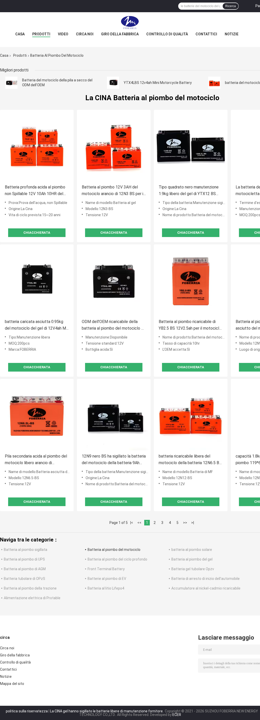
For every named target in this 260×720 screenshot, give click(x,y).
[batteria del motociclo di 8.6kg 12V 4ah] (214, 83)
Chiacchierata (36, 232)
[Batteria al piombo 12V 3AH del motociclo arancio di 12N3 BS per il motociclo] (113, 146)
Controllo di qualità (167, 34)
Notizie (231, 34)
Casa (20, 34)
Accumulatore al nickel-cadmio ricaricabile (205, 588)
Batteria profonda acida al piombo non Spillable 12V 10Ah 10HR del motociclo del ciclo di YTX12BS (35, 191)
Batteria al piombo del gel (192, 559)
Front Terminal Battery (106, 569)
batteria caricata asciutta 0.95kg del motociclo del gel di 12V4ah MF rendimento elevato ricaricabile (36, 325)
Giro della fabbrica (120, 34)
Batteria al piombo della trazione (30, 588)
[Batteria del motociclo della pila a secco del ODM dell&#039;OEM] (11, 83)
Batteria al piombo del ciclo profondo (117, 559)
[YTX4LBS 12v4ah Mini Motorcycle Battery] (113, 83)
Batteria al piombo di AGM (25, 569)
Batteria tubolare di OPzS (24, 579)
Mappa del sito (12, 684)
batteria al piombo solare (191, 550)
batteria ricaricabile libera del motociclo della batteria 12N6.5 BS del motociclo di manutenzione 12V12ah (190, 460)
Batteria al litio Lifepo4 (106, 588)
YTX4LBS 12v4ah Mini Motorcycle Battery (158, 83)
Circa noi (84, 34)
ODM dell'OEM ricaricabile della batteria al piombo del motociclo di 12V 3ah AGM (113, 325)
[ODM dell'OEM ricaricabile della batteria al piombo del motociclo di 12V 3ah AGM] (113, 281)
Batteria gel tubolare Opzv (192, 569)
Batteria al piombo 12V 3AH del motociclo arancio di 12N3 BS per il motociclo (113, 191)
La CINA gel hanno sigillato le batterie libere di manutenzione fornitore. (107, 711)
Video (63, 34)
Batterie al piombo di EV (107, 579)
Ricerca (230, 6)
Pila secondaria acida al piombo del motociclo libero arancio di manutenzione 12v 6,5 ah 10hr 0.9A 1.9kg (36, 460)
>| (192, 523)
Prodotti (41, 34)
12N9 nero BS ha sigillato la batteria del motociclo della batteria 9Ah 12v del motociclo (114, 460)
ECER (176, 715)
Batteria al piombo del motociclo (114, 550)
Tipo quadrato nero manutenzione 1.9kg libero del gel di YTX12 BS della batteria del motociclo (189, 191)
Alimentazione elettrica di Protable (32, 598)
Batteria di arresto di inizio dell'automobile (205, 579)
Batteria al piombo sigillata (25, 550)
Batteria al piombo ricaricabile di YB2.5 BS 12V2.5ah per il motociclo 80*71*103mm (190, 325)
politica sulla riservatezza (27, 711)
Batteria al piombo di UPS (24, 559)
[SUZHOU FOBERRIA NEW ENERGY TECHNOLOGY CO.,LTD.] (130, 22)
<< (139, 523)
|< (131, 523)
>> (185, 523)
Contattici (206, 34)
